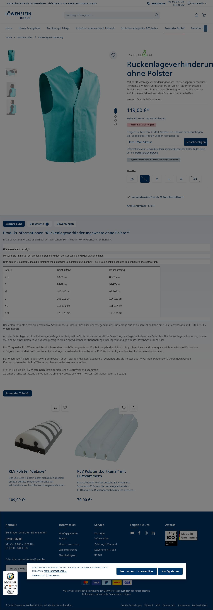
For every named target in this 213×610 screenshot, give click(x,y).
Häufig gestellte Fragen (68, 536)
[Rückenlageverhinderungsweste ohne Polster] (70, 114)
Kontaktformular (35, 559)
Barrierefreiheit (199, 605)
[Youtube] (132, 533)
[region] (106, 453)
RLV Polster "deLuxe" (27, 471)
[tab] (14, 224)
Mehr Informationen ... (55, 570)
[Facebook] (139, 533)
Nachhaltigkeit (67, 555)
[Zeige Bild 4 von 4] (115, 124)
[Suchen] (156, 15)
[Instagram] (146, 533)
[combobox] (109, 15)
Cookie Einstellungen (131, 605)
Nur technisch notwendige (136, 571)
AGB (157, 605)
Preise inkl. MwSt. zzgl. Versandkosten (146, 118)
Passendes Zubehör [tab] (18, 393)
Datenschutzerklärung (146, 152)
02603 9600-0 (158, 3)
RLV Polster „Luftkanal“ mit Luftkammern (101, 473)
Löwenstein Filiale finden (105, 552)
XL (181, 179)
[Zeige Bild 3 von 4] (115, 120)
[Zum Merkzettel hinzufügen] (113, 55)
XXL (197, 179)
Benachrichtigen (196, 142)
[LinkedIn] (153, 533)
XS (132, 179)
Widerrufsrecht (68, 549)
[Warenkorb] (204, 15)
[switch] (10, 592)
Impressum (184, 605)
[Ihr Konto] (196, 15)
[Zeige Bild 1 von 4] (115, 111)
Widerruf (148, 605)
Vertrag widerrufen (22, 568)
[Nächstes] (205, 28)
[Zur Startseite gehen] (18, 15)
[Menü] (16, 573)
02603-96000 (14, 539)
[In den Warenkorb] (55, 407)
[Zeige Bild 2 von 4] (115, 116)
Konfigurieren (170, 571)
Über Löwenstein (69, 544)
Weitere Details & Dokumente (144, 99)
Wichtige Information (101, 536)
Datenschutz (169, 605)
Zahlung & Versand (105, 544)
